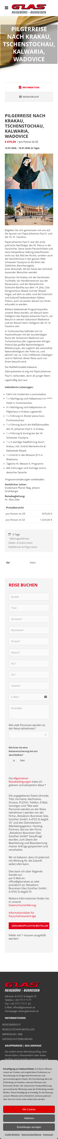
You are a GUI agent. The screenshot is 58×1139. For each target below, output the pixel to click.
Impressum (48, 1134)
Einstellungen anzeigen (29, 1127)
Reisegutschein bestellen (18, 1029)
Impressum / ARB (12, 1034)
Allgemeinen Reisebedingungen (20, 780)
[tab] (29, 87)
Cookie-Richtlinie (12, 1134)
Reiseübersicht (11, 1024)
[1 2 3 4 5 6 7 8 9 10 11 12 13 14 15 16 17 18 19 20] (29, 734)
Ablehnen (29, 1118)
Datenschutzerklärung (31, 1134)
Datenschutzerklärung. (23, 905)
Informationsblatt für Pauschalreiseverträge (22, 914)
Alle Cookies (29, 1109)
